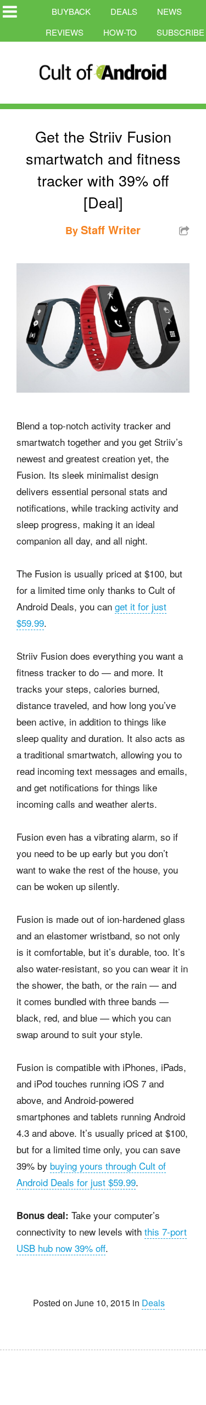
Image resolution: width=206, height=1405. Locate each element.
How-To (120, 32)
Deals (123, 11)
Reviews (64, 32)
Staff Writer (111, 229)
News (169, 11)
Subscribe (180, 32)
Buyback (71, 11)
